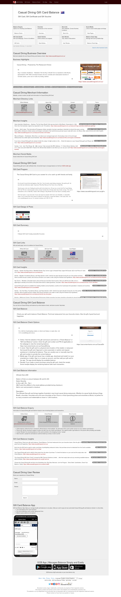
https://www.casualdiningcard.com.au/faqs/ (30, 449)
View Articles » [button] (42, 43)
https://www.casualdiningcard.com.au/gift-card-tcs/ (36, 459)
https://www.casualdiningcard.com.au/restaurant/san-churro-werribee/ (79, 282)
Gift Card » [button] (17, 43)
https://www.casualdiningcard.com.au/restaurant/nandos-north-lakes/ (32, 132)
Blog (51, 2)
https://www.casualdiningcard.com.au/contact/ (29, 142)
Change (80, 578)
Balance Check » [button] (18, 33)
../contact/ (72, 112)
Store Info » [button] (66, 33)
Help (44, 578)
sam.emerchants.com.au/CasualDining (24, 424)
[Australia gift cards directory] (62, 12)
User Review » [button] (67, 43)
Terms (52, 578)
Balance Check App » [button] (92, 43)
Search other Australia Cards (99, 47)
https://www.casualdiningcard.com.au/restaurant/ (30, 272)
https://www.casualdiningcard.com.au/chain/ (34, 454)
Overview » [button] (42, 33)
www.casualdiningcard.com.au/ (24, 112)
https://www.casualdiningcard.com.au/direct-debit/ (36, 464)
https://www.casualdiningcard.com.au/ (55, 56)
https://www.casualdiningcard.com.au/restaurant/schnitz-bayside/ (89, 277)
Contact (56, 2)
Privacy (48, 578)
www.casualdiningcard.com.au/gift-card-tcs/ (24, 259)
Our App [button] (45, 2)
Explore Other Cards (72, 258)
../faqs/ (48, 112)
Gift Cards (27, 2)
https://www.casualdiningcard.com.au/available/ (26, 287)
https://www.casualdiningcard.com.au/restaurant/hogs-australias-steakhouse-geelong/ (73, 126)
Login (106, 2)
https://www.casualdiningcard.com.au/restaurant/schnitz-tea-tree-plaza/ (32, 294)
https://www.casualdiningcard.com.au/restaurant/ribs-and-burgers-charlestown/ (60, 137)
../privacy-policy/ (97, 112)
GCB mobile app (66, 166)
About (40, 578)
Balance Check (36, 2)
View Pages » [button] (90, 33)
